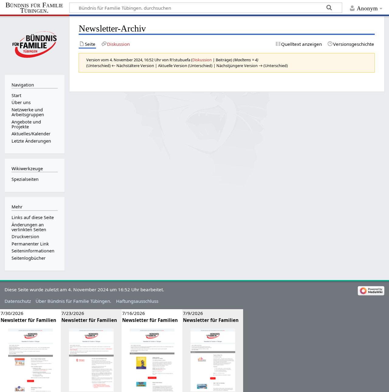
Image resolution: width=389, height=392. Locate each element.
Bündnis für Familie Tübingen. (34, 7)
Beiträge (223, 60)
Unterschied (98, 65)
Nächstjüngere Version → (239, 65)
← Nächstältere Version (133, 65)
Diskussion (202, 60)
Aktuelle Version (172, 65)
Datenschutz (18, 301)
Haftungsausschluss (137, 301)
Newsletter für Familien (28, 320)
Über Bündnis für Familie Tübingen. (73, 301)
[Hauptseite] (34, 44)
